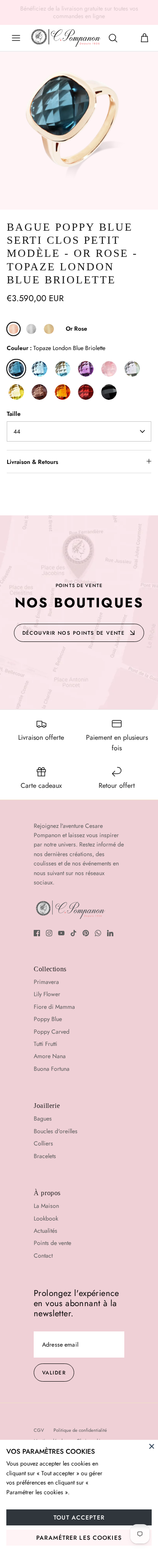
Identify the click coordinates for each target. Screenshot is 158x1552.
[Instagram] (49, 933)
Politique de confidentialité (80, 1430)
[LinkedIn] (110, 933)
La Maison (46, 1206)
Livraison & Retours (32, 462)
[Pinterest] (86, 933)
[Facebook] (37, 933)
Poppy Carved (52, 1031)
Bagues (43, 1118)
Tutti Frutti (45, 1044)
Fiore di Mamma (54, 1006)
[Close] (151, 1446)
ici (148, 11)
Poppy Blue (48, 1019)
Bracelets (45, 1156)
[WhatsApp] (98, 933)
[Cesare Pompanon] (66, 38)
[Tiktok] (73, 933)
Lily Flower (47, 994)
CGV (39, 1430)
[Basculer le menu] (16, 38)
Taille (14, 414)
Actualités (45, 1230)
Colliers (43, 1143)
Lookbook (46, 1218)
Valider (54, 1373)
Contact (43, 1255)
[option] (79, 130)
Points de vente (52, 1243)
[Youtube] (61, 933)
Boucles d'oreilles (56, 1131)
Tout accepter (79, 1517)
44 (16, 431)
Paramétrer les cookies (79, 1537)
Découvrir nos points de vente (73, 633)
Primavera (46, 982)
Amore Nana (50, 1056)
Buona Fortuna (52, 1068)
